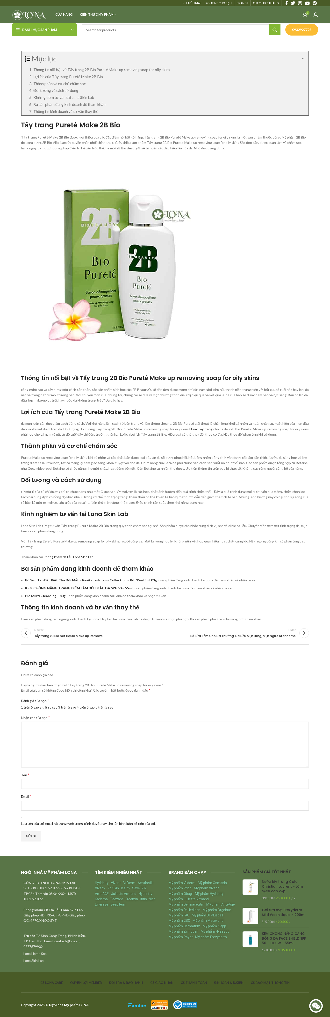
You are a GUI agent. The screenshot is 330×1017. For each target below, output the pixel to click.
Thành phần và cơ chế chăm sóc (59, 83)
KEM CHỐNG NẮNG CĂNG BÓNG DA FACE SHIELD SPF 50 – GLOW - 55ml (284, 938)
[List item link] (54, 953)
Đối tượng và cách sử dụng (55, 90)
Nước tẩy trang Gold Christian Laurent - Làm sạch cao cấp (282, 886)
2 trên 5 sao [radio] (48, 707)
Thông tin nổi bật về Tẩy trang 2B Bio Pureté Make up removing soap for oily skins (101, 69)
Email (26, 796)
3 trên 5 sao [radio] (67, 707)
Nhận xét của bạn (35, 717)
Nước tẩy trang (201, 429)
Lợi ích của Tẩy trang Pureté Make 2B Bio (68, 76)
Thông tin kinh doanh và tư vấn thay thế (65, 111)
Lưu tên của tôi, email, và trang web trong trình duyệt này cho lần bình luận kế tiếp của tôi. (88, 823)
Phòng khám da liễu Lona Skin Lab (68, 557)
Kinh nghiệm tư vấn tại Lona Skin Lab (63, 97)
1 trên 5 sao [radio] (30, 707)
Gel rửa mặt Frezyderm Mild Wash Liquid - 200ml (283, 912)
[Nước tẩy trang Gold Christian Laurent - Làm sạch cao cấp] (250, 889)
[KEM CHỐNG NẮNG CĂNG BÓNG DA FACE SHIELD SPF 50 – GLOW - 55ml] (250, 941)
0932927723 (301, 30)
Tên (25, 774)
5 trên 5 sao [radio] (104, 707)
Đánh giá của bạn (35, 700)
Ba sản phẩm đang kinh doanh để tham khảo (69, 104)
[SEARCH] (274, 29)
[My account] (316, 15)
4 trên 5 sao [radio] (86, 707)
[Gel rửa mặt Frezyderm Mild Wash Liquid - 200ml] (250, 916)
